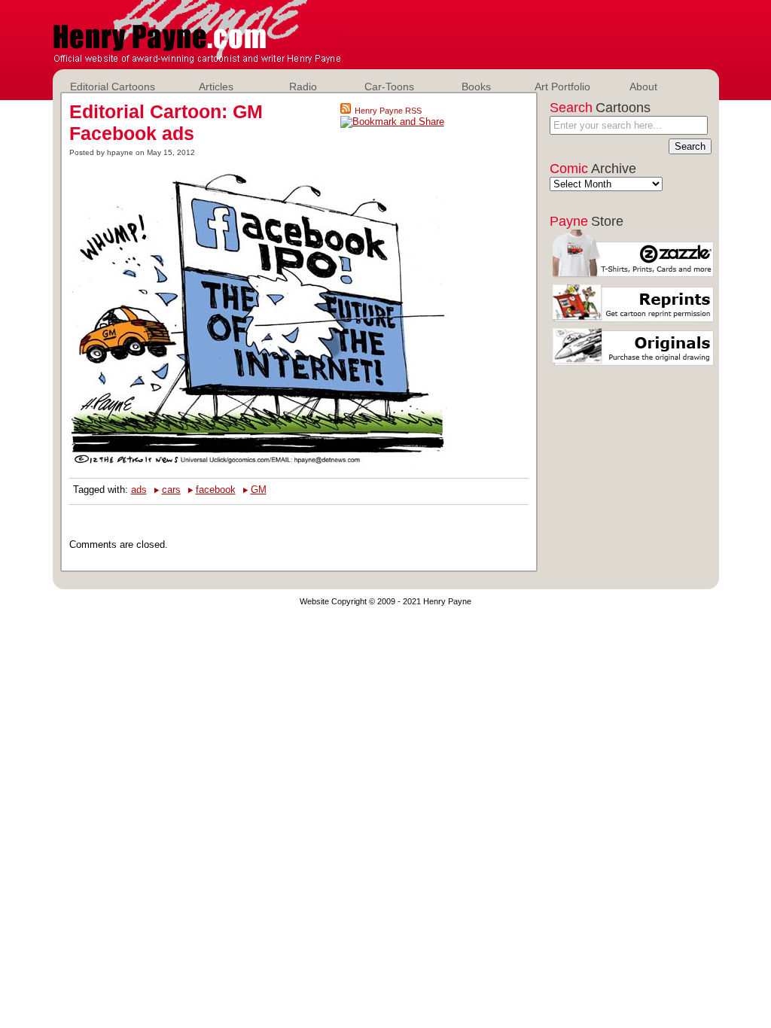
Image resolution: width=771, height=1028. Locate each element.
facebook (216, 489)
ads (139, 489)
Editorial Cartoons (112, 87)
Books (476, 87)
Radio (303, 87)
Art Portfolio (562, 87)
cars (171, 489)
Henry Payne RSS (388, 110)
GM (259, 489)
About (643, 87)
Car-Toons (389, 87)
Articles (216, 87)
